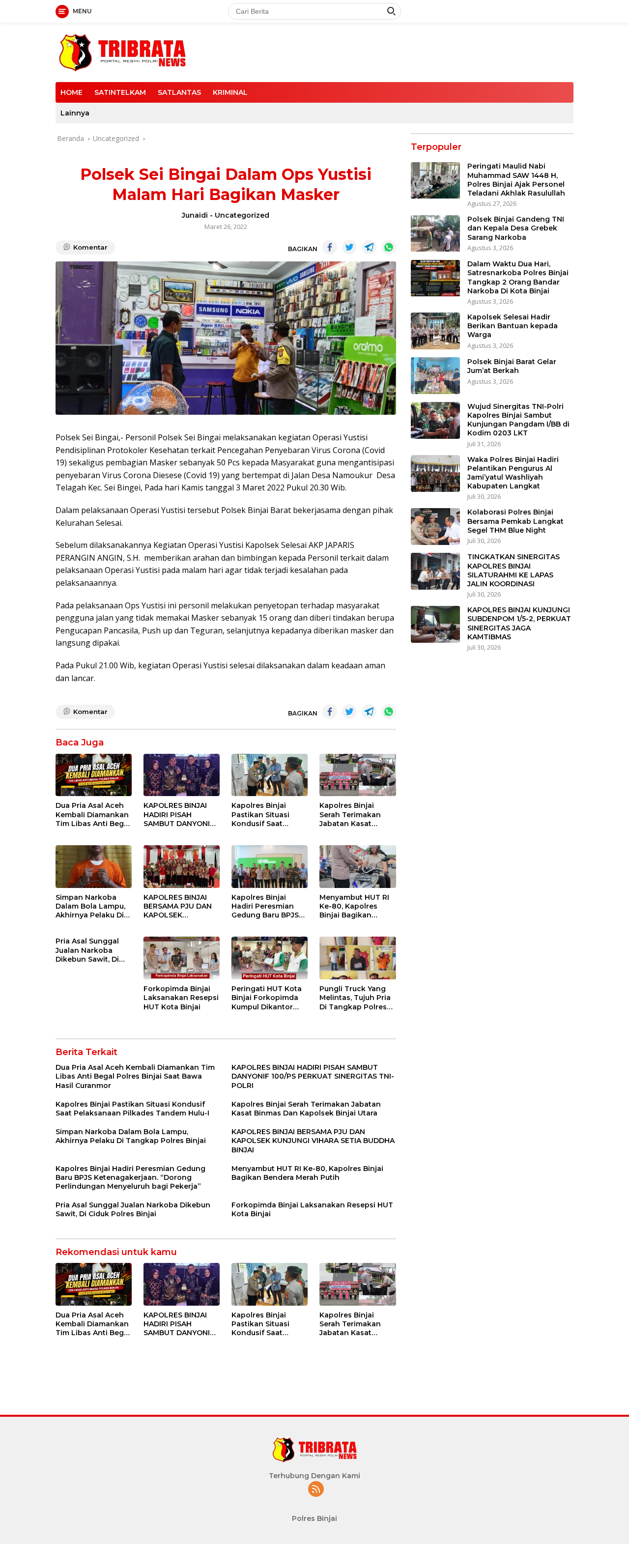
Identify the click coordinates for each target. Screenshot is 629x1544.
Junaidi (195, 215)
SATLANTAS (179, 92)
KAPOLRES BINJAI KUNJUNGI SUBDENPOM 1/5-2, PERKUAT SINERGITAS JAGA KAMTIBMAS (519, 624)
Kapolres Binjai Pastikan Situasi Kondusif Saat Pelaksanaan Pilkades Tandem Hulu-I (263, 814)
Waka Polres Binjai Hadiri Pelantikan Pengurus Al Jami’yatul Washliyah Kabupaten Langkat (513, 473)
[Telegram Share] (369, 247)
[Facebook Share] (329, 247)
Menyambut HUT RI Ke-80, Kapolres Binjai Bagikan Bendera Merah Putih (357, 906)
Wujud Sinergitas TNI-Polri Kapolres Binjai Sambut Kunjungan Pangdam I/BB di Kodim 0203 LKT (518, 420)
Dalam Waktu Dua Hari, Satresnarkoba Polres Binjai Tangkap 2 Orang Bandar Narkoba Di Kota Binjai (518, 278)
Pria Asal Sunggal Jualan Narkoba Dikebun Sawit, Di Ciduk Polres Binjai (89, 950)
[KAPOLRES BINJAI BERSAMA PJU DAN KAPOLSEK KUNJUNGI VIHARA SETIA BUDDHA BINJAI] (181, 866)
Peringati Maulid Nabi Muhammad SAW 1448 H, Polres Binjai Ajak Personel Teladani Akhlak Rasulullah (516, 180)
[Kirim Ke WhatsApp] (388, 247)
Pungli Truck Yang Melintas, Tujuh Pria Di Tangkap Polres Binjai (355, 997)
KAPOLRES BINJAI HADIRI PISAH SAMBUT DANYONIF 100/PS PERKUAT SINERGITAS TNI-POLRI (178, 814)
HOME (71, 92)
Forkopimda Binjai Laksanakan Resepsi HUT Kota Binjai (181, 997)
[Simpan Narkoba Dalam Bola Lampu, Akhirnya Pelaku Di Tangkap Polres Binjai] (94, 866)
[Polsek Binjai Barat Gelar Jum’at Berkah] (435, 375)
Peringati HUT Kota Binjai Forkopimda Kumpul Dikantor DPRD (266, 997)
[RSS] (316, 1489)
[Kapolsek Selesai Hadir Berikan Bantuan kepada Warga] (435, 331)
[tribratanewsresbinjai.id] (122, 51)
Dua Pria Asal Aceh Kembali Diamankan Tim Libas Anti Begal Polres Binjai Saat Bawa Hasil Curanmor (93, 814)
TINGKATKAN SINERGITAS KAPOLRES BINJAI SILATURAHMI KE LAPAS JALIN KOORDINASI (513, 571)
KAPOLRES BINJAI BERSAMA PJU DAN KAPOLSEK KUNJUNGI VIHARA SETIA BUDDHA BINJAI (177, 906)
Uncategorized (242, 215)
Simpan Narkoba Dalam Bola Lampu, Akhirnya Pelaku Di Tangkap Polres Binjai (90, 906)
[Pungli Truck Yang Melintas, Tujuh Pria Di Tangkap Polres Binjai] (357, 958)
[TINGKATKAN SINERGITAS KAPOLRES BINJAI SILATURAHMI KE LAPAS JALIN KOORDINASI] (435, 571)
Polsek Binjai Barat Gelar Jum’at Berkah (511, 366)
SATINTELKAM (120, 92)
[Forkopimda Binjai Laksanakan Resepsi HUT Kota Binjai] (181, 958)
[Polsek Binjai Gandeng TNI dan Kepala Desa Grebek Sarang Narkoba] (435, 233)
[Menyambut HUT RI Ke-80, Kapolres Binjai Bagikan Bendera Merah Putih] (357, 866)
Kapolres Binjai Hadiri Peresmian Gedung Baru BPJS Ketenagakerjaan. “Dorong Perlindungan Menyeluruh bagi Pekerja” (265, 906)
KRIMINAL (230, 92)
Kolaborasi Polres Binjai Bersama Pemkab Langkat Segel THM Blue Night (515, 521)
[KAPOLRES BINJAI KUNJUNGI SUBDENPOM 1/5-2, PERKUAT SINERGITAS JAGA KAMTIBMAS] (435, 624)
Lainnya (74, 113)
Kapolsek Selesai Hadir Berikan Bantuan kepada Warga (512, 326)
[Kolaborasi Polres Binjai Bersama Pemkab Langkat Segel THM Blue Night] (435, 526)
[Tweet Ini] (349, 247)
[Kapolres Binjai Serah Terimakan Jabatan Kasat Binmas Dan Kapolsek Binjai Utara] (357, 775)
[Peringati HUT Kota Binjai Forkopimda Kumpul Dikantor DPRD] (269, 958)
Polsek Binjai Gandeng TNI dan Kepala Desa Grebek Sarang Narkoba (515, 228)
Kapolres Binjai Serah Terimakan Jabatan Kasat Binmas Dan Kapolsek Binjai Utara (350, 814)
